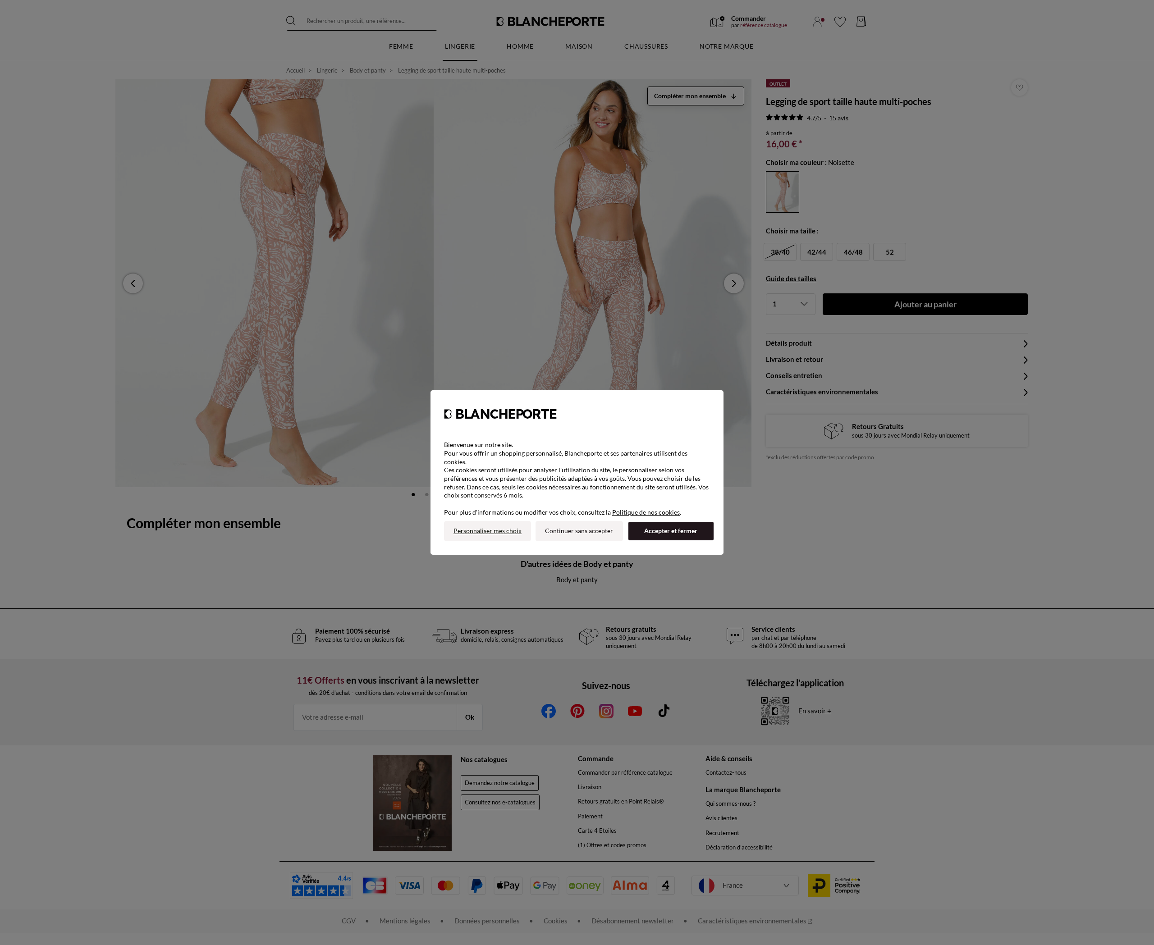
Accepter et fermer (670, 530)
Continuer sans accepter (579, 530)
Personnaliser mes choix (487, 530)
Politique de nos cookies (646, 512)
